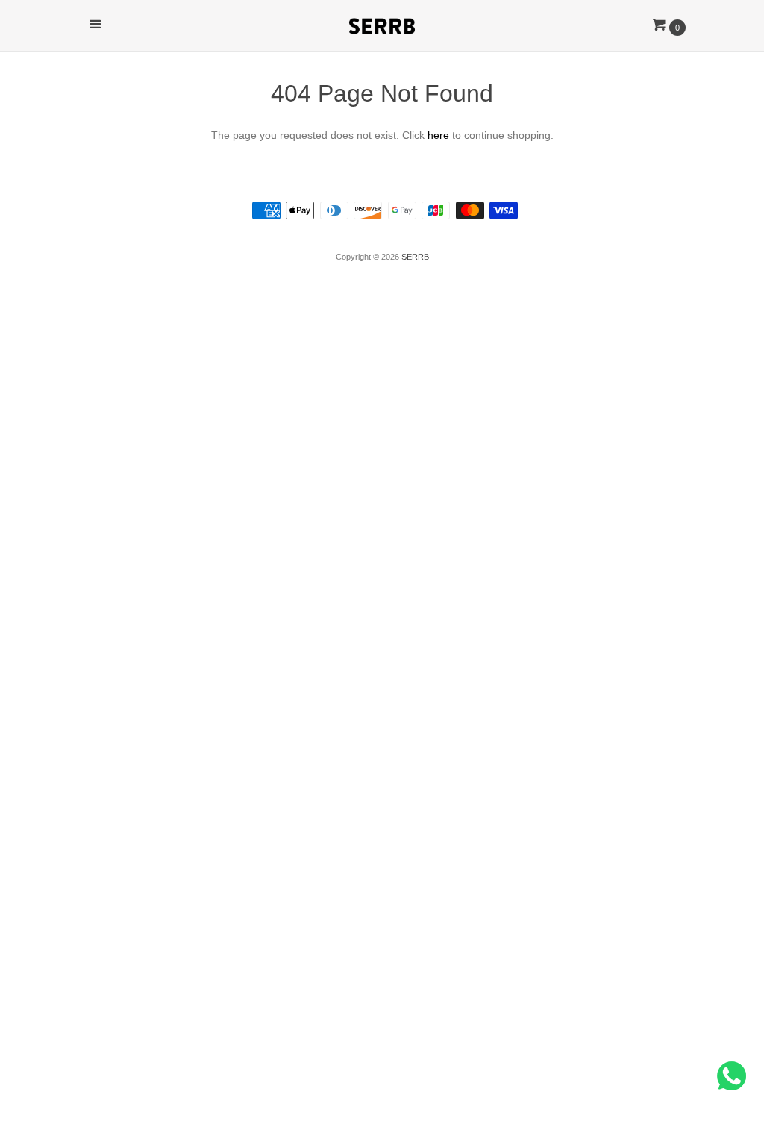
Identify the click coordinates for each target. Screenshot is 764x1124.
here (438, 135)
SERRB (415, 256)
